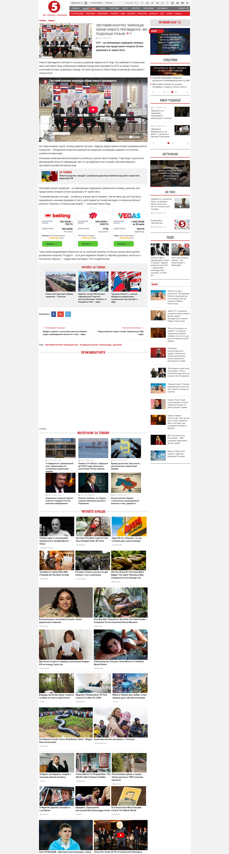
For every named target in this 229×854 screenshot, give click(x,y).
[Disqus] (93, 393)
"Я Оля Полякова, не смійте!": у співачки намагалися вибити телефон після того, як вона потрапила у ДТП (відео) (178, 334)
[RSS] (187, 3)
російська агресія (89, 345)
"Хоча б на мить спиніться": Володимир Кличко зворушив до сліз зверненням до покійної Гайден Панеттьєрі (178, 297)
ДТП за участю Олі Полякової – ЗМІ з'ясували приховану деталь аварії (177, 439)
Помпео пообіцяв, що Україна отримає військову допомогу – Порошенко (92, 501)
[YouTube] (182, 3)
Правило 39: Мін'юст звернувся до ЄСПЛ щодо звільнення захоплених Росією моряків (93, 466)
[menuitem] (75, 8)
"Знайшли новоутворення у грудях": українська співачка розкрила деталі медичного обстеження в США (176, 354)
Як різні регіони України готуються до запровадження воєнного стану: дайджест (125, 501)
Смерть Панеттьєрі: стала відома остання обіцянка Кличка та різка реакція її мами (178, 404)
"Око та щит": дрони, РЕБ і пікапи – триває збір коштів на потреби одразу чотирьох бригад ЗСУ (162, 134)
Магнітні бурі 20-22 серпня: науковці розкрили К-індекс (176, 454)
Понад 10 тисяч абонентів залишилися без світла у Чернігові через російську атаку (170, 87)
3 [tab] (172, 92)
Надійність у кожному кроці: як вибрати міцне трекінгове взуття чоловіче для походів (161, 204)
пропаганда (105, 345)
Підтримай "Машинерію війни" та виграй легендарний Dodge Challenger (161, 114)
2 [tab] (180, 54)
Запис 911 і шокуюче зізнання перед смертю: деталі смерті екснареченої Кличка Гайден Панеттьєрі (179, 316)
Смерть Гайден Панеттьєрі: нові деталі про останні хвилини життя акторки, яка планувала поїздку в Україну (179, 421)
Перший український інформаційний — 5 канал (54, 9)
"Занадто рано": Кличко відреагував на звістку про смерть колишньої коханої (179, 388)
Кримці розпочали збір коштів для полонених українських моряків (125, 466)
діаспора (117, 345)
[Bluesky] (177, 3)
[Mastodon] (172, 3)
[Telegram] (157, 3)
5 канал (88, 56)
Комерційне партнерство (157, 221)
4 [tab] (176, 92)
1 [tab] (160, 54)
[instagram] (147, 3)
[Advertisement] (93, 228)
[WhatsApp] (162, 3)
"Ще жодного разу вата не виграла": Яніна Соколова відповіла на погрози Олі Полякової (179, 372)
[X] (167, 3)
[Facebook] (142, 3)
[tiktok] (152, 3)
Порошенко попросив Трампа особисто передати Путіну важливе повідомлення (59, 501)
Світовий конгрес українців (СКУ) (61, 345)
